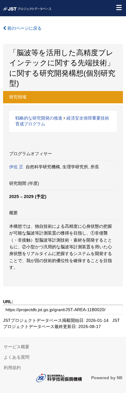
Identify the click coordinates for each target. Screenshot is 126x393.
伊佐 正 (16, 166)
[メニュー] (118, 7)
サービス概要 (16, 346)
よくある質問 (16, 357)
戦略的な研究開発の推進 (38, 118)
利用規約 (12, 367)
